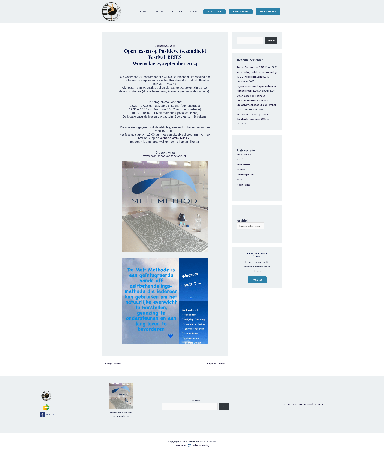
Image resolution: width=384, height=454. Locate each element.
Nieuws (241, 169)
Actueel (308, 404)
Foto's (240, 159)
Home (286, 404)
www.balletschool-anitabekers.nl (164, 156)
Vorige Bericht (111, 363)
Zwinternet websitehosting (192, 445)
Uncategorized (245, 174)
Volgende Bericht (217, 363)
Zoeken (271, 40)
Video (240, 179)
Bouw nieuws (244, 154)
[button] (165, 11)
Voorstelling (243, 184)
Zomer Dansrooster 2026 (250, 67)
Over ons (297, 404)
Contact (320, 404)
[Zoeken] (224, 406)
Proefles (257, 279)
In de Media (243, 164)
